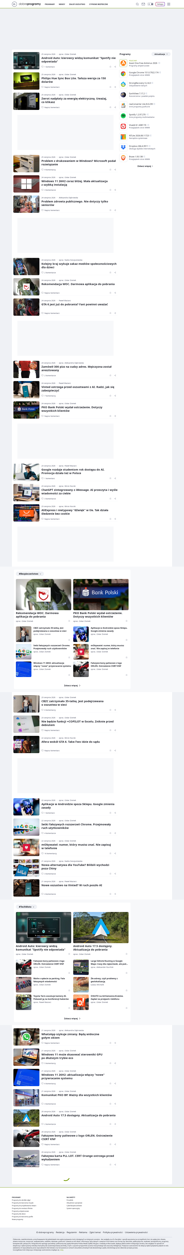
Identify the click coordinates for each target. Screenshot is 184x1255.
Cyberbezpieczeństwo (74, 1206)
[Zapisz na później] (110, 66)
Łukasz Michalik (97, 984)
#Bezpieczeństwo (28, 573)
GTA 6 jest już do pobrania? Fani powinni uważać (74, 304)
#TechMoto (25, 906)
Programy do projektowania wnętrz (24, 1206)
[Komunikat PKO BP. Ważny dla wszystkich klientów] (26, 1097)
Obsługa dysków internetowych (142, 148)
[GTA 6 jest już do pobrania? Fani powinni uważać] (26, 307)
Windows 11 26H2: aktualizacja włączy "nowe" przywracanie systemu (52, 664)
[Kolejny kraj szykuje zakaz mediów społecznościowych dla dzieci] (26, 266)
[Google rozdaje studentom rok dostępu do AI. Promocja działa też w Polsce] (26, 472)
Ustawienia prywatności (136, 1232)
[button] (169, 4)
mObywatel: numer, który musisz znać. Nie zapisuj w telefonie (107, 647)
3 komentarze (50, 190)
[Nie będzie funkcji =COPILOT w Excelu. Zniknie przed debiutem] (26, 724)
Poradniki (70, 1200)
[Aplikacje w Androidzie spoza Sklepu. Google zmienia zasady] (81, 634)
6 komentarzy (50, 710)
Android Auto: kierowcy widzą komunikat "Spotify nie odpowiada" (78, 59)
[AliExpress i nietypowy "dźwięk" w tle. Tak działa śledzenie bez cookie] (26, 513)
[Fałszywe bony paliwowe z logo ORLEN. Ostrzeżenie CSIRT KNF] (81, 669)
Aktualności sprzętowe (74, 1203)
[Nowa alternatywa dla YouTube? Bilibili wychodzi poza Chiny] (26, 867)
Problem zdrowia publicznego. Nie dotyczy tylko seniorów (74, 203)
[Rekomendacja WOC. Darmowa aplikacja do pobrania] (26, 286)
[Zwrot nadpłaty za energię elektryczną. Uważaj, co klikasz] (26, 101)
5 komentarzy (50, 1063)
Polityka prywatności (113, 1232)
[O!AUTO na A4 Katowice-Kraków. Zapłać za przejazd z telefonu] (81, 1002)
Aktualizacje (159, 54)
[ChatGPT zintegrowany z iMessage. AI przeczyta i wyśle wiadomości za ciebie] (26, 492)
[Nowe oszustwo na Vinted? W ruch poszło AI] (26, 888)
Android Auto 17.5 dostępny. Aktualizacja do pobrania (92, 947)
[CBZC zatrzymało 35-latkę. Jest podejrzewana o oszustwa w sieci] (23, 634)
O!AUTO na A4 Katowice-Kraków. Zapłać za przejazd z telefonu (107, 997)
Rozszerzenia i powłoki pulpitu (142, 96)
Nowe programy (17, 1219)
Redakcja (60, 1232)
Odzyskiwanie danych (138, 85)
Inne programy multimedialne (141, 117)
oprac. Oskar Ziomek (67, 54)
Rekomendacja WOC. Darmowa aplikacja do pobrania (78, 284)
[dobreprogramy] (32, 4)
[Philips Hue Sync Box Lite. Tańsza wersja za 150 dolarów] (26, 81)
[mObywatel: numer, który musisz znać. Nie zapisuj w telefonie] (81, 651)
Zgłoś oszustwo (77, 4)
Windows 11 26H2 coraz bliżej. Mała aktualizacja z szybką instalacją (74, 182)
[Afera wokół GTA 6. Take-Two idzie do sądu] (26, 744)
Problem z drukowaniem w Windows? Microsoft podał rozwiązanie (78, 162)
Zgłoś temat (95, 1232)
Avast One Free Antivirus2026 (143, 63)
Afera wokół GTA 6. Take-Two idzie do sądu (70, 741)
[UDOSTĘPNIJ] (115, 66)
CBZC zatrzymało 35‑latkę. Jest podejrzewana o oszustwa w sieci (72, 702)
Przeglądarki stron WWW (139, 75)
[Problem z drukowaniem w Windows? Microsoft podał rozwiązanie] (26, 163)
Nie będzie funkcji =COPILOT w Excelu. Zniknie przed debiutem (77, 723)
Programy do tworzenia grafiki (22, 1217)
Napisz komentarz (52, 87)
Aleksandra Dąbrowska (68, 197)
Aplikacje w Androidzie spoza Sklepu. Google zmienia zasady (109, 629)
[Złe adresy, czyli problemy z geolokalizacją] (81, 984)
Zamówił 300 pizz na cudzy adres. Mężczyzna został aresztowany (76, 368)
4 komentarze (50, 833)
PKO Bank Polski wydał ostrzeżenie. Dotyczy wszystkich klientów (71, 408)
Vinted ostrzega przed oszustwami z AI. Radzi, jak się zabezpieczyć (77, 388)
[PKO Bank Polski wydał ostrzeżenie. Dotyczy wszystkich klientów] (26, 410)
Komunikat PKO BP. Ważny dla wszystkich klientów (76, 1095)
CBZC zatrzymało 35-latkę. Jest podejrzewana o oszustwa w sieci (49, 629)
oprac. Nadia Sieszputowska (70, 260)
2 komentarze (50, 272)
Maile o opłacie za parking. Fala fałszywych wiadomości (49, 980)
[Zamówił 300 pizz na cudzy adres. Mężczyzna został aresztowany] (26, 369)
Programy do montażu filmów (22, 1208)
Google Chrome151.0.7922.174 (143, 72)
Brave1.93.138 (136, 156)
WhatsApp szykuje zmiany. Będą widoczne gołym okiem (70, 1035)
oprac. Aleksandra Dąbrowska (71, 363)
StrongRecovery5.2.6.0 (140, 83)
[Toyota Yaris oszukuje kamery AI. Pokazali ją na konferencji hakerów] (23, 1002)
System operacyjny (73, 1208)
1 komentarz (49, 67)
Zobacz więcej (71, 685)
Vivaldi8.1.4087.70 (138, 125)
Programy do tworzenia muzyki (22, 1203)
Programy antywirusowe (139, 65)
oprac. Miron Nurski (67, 486)
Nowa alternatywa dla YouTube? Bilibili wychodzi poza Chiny (75, 866)
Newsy (62, 4)
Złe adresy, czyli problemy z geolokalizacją (104, 980)
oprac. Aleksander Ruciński (102, 967)
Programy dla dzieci (19, 1214)
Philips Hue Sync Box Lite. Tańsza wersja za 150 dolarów (73, 79)
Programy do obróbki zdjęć (21, 1200)
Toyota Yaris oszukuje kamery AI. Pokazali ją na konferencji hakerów (51, 997)
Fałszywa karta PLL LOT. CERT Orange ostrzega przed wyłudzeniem (77, 1157)
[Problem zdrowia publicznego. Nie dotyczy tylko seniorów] (26, 204)
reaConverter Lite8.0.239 (141, 104)
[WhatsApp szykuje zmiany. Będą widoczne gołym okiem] (26, 1037)
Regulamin (72, 1232)
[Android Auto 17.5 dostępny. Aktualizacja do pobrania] (101, 927)
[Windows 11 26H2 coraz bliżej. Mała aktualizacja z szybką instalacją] (26, 184)
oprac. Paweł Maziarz (68, 466)
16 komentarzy (50, 853)
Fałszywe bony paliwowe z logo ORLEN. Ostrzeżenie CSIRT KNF (106, 664)
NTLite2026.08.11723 (139, 135)
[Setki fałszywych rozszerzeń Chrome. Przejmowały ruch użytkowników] (23, 651)
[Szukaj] (137, 4)
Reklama (83, 1232)
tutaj (61, 1250)
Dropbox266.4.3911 (138, 146)
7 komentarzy (50, 396)
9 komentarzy (50, 170)
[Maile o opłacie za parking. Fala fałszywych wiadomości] (23, 984)
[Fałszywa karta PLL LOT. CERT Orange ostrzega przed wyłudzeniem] (26, 1158)
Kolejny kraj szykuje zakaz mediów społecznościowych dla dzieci (79, 265)
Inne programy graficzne (139, 106)
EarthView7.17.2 (137, 93)
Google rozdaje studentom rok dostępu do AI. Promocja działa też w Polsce (73, 471)
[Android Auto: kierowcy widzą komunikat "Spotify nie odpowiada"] (26, 60)
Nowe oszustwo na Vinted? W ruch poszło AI (71, 885)
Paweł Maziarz (65, 300)
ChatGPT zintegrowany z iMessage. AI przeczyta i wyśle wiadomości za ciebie (79, 491)
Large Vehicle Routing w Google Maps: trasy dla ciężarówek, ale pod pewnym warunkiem (108, 962)
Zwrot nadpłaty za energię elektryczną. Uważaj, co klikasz (74, 100)
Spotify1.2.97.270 (137, 114)
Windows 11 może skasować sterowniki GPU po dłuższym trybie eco (72, 1056)
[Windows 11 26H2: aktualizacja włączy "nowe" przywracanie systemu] (23, 669)
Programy (50, 4)
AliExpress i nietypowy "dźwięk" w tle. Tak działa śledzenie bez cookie (74, 511)
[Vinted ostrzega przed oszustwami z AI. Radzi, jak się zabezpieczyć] (26, 389)
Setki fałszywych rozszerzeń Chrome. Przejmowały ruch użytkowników (51, 647)
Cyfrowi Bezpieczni (98, 4)
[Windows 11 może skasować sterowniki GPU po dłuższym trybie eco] (26, 1057)
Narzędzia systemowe (138, 138)
